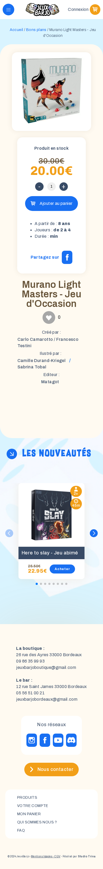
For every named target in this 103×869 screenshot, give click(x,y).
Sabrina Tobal (31, 367)
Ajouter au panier (56, 203)
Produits (27, 798)
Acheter (62, 569)
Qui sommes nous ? (37, 822)
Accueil (16, 30)
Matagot (50, 382)
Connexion (78, 9)
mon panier (29, 814)
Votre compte (32, 806)
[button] (94, 533)
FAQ (21, 830)
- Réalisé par (78, 856)
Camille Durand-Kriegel (41, 360)
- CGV (56, 856)
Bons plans (36, 30)
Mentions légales (41, 856)
